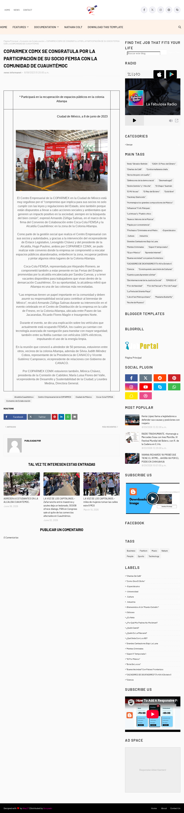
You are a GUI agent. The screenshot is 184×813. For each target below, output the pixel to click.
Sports (141, 556)
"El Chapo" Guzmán (163, 186)
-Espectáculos (169, 230)
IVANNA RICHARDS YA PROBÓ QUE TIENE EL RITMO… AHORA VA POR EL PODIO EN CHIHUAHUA (160, 458)
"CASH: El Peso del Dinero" (164, 163)
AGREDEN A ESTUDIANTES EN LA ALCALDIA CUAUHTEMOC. (21, 500)
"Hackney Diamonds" (136, 197)
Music (154, 550)
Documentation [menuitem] (45, 27)
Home (7, 10)
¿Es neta (153, 617)
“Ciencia (130, 269)
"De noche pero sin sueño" (138, 174)
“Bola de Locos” (152, 664)
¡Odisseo (152, 612)
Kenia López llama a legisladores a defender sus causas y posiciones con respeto (161, 420)
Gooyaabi (47, 808)
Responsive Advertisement (152, 769)
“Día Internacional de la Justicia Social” (144, 280)
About (164, 808)
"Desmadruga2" (165, 180)
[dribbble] (145, 395)
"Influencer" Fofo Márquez (138, 208)
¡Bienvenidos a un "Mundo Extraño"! (152, 607)
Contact (27, 10)
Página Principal (11, 41)
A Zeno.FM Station (134, 127)
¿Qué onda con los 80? (152, 638)
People (130, 556)
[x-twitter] (152, 10)
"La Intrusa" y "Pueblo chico (139, 213)
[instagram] (160, 10)
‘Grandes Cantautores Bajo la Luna (142, 241)
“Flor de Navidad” (134, 285)
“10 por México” (134, 252)
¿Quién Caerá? (152, 627)
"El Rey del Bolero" (151, 191)
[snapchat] (131, 395)
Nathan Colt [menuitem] (73, 27)
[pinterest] (169, 10)
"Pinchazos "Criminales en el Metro (142, 230)
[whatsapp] (174, 386)
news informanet (12, 72)
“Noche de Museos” (135, 302)
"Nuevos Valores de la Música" (140, 219)
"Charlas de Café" (134, 169)
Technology (154, 556)
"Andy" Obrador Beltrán (137, 163)
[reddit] (160, 377)
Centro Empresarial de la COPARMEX (54, 397)
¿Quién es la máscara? (153, 633)
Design (153, 144)
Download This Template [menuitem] (105, 27)
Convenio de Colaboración (32, 41)
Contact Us (175, 808)
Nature (165, 550)
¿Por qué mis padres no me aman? (152, 622)
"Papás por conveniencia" (138, 224)
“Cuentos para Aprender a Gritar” (141, 274)
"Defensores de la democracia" (140, 180)
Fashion (143, 550)
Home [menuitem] (3, 27)
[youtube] (145, 386)
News (17, 10)
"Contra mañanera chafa (157, 169)
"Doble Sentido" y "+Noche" (139, 186)
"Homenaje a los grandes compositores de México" (150, 202)
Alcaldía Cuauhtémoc (24, 397)
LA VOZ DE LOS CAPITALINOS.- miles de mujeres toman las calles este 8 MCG (100, 502)
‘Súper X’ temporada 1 (158, 247)
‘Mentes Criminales (135, 247)
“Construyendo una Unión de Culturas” (155, 269)
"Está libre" (169, 191)
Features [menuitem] (19, 27)
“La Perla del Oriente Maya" (139, 291)
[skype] (177, 10)
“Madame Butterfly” (163, 297)
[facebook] (144, 10)
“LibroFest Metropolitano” (139, 297)
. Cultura (130, 235)
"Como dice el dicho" (153, 581)
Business (131, 550)
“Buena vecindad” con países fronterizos (145, 258)
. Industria (143, 235)
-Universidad (152, 591)
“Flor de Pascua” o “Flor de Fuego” (162, 285)
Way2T (26, 808)
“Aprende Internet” (153, 252)
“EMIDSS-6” (171, 280)
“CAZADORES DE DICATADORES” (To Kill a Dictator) (149, 263)
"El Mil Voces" (133, 191)
